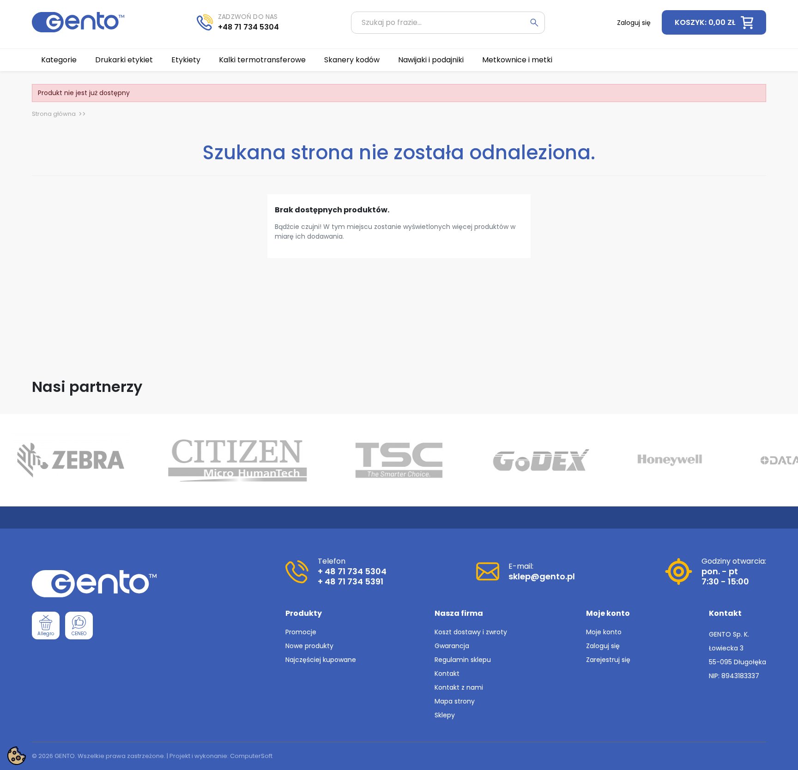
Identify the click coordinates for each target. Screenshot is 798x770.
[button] (714, 22)
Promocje (300, 632)
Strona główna (54, 113)
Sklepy (445, 715)
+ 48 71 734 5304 (352, 571)
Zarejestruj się (608, 659)
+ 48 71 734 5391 (350, 581)
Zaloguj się (603, 645)
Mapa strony (455, 701)
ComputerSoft (251, 756)
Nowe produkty (309, 645)
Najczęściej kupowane (320, 659)
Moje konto (604, 632)
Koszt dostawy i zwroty (471, 632)
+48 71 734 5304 (248, 27)
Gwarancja (452, 645)
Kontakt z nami (459, 687)
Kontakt (447, 673)
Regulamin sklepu (463, 659)
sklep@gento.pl (541, 576)
